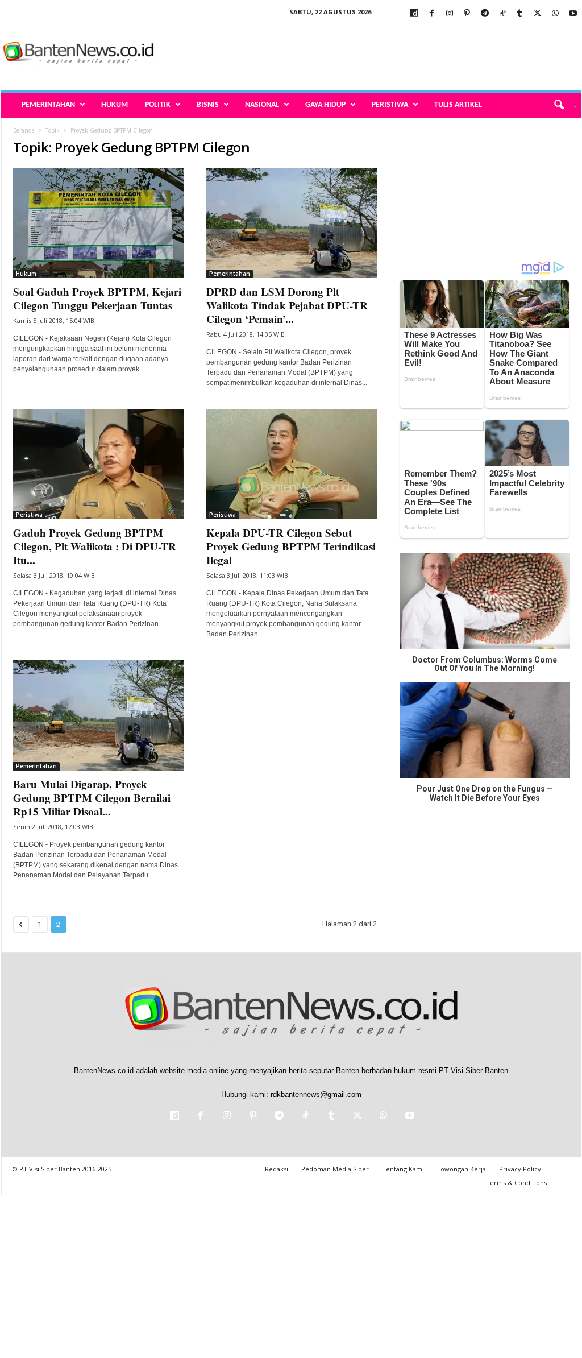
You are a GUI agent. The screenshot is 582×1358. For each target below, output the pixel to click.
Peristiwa (390, 105)
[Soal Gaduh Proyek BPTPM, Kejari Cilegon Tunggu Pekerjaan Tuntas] (98, 223)
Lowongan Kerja (461, 1169)
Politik (158, 105)
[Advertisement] (374, 53)
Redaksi (276, 1169)
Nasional (262, 105)
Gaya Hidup (325, 105)
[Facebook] (432, 14)
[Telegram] (485, 14)
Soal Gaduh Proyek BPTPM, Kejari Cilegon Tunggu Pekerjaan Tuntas (97, 298)
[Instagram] (449, 14)
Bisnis (208, 105)
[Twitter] (537, 14)
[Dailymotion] (414, 14)
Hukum (114, 105)
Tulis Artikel (458, 105)
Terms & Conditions (516, 1182)
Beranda (24, 130)
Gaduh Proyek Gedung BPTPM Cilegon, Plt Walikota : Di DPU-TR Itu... (94, 546)
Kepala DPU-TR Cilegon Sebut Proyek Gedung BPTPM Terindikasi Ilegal (291, 546)
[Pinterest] (467, 14)
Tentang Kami (403, 1169)
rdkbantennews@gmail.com (316, 1094)
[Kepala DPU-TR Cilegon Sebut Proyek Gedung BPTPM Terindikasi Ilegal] (291, 464)
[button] (561, 105)
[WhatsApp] (555, 14)
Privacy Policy (520, 1169)
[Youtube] (573, 14)
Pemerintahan (48, 105)
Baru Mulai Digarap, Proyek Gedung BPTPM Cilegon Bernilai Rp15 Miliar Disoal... (92, 797)
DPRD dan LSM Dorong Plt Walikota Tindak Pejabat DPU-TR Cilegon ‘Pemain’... (287, 305)
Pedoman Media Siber (335, 1169)
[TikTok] (502, 14)
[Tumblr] (520, 14)
